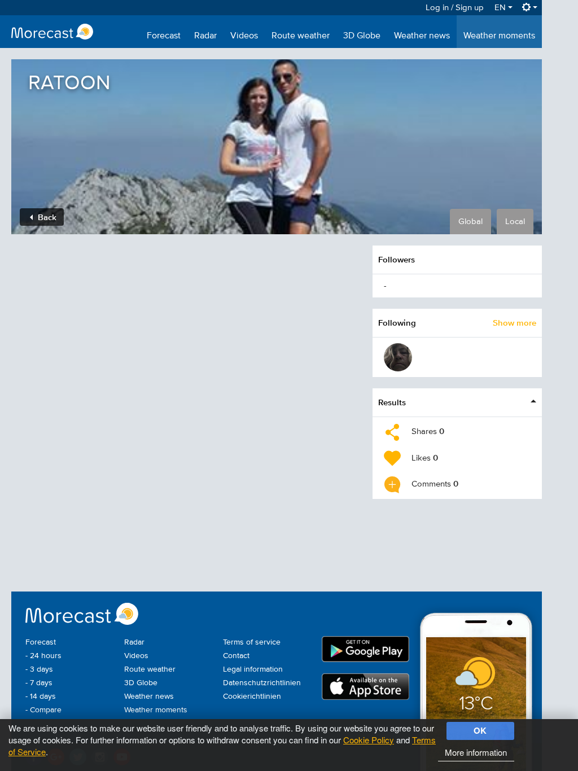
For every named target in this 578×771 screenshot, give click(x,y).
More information (476, 752)
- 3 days (39, 669)
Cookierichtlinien (252, 696)
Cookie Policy (368, 740)
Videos (244, 36)
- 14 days (40, 696)
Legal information (253, 669)
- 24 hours (43, 656)
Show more (514, 322)
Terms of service (252, 642)
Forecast (164, 36)
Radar (205, 36)
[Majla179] (398, 357)
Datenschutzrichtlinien (262, 683)
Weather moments (499, 36)
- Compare (43, 710)
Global (470, 221)
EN (501, 7)
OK (480, 730)
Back (46, 217)
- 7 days (38, 683)
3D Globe (361, 36)
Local (515, 221)
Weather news (422, 36)
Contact (236, 656)
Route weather (301, 36)
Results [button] (392, 402)
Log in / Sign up (455, 7)
